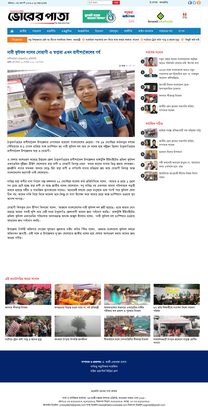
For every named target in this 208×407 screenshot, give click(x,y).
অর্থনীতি (128, 31)
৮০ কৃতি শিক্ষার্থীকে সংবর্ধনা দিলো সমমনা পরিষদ (174, 309)
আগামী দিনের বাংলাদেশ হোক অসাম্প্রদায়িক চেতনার (174, 87)
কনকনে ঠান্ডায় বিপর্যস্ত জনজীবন (71, 339)
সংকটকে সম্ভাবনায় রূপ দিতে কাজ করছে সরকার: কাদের (100, 39)
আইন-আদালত (145, 31)
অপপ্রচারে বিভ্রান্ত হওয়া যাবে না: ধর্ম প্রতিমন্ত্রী (77, 307)
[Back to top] (4, 400)
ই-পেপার (153, 2)
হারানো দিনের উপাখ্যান (170, 152)
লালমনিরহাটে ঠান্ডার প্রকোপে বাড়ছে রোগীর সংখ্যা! (175, 341)
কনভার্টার (164, 2)
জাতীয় (23, 31)
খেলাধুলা (113, 31)
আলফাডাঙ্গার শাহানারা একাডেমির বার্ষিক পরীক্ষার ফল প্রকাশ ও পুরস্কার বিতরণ (124, 309)
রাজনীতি (51, 31)
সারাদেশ (36, 31)
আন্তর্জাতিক (83, 31)
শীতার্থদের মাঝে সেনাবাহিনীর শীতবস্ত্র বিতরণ (126, 339)
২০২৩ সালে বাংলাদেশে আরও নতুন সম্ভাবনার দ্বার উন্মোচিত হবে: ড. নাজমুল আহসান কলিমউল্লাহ (179, 74)
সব (183, 31)
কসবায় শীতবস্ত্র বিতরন (170, 96)
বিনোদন (99, 31)
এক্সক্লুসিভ (67, 31)
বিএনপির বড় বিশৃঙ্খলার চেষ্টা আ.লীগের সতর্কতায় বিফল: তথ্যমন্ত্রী (38, 39)
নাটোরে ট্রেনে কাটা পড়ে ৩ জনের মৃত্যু (150, 39)
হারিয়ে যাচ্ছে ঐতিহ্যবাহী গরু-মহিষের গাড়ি (180, 130)
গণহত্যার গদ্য (166, 31)
